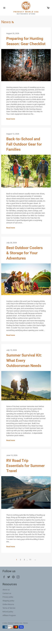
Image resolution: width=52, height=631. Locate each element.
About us (6, 590)
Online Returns (8, 604)
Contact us (7, 593)
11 (30, 560)
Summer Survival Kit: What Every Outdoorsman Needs (24, 360)
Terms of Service (9, 608)
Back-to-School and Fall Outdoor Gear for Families (24, 144)
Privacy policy (8, 597)
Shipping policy (8, 601)
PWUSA (25, 623)
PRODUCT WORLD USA (15, 623)
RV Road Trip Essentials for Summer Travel (25, 465)
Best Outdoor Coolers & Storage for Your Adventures (24, 253)
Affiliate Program (9, 615)
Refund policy (8, 612)
